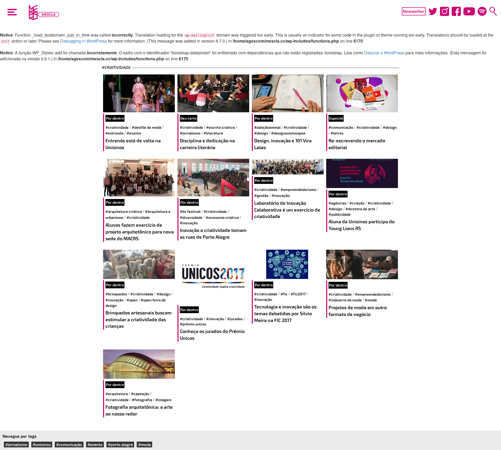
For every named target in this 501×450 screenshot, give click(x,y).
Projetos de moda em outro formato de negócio (358, 311)
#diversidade (191, 217)
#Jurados (235, 319)
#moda (371, 300)
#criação (357, 203)
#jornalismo (190, 133)
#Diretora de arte (360, 209)
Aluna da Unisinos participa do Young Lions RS (362, 225)
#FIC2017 (298, 294)
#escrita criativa (220, 127)
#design (261, 133)
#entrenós (114, 133)
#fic (284, 294)
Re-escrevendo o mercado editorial (357, 144)
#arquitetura (116, 393)
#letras (337, 133)
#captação (140, 393)
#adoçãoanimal (267, 127)
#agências (337, 203)
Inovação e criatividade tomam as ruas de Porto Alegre (213, 233)
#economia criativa (222, 217)
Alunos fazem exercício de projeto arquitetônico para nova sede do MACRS (139, 231)
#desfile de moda (146, 127)
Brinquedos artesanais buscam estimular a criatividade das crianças (138, 319)
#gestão (261, 195)
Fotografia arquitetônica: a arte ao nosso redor (139, 410)
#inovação (189, 223)
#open (132, 300)
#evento (134, 133)
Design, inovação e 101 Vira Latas (283, 144)
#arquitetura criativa (123, 211)
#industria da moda (345, 300)
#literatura (213, 133)
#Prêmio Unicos (193, 324)
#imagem (163, 400)
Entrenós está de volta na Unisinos (133, 144)
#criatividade (117, 127)
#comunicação (341, 127)
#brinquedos (116, 294)
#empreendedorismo (298, 189)
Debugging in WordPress (83, 41)
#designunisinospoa (288, 133)
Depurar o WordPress (384, 53)
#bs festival (190, 211)
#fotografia (142, 400)
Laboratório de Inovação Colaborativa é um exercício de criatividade (287, 209)
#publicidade (340, 214)
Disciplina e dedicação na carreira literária (207, 144)
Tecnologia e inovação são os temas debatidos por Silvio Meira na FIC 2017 (285, 313)
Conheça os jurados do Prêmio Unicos (212, 334)
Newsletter (414, 11)
